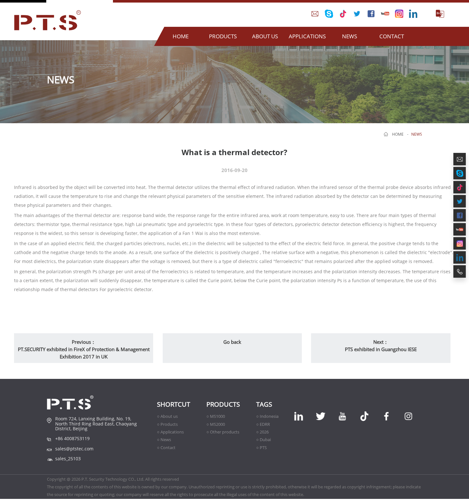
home (398, 134)
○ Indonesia (267, 416)
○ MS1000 (215, 416)
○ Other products (222, 432)
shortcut (173, 404)
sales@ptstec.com (74, 449)
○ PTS (261, 447)
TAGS (264, 404)
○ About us (167, 416)
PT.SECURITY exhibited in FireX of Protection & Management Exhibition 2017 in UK (84, 353)
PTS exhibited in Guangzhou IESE (381, 349)
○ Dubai (263, 439)
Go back (232, 342)
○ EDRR (263, 424)
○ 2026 (262, 432)
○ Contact (166, 447)
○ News (164, 439)
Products (223, 404)
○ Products (167, 424)
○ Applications (170, 432)
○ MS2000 (215, 424)
